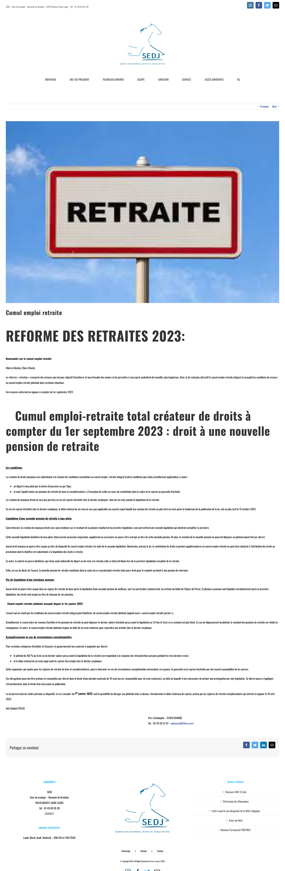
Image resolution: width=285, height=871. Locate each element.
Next (274, 106)
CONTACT (49, 813)
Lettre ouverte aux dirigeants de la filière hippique (236, 811)
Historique (126, 851)
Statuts (160, 851)
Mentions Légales (154, 861)
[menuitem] (53, 79)
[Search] (238, 79)
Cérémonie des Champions (236, 801)
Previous (264, 106)
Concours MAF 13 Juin (235, 792)
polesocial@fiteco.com (182, 723)
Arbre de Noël (235, 820)
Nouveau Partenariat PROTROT (236, 830)
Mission (144, 851)
